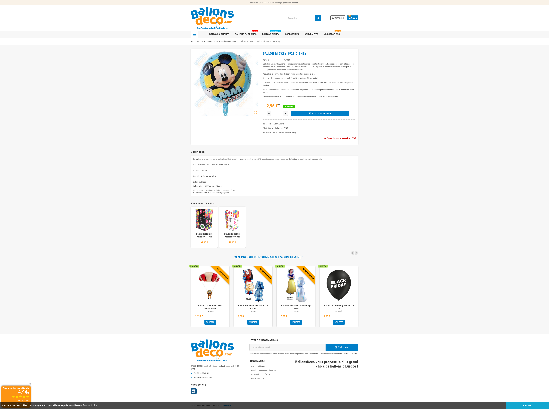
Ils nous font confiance (260, 374)
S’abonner (343, 347)
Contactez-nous (257, 378)
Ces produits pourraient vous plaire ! (268, 257)
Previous (352, 253)
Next (356, 253)
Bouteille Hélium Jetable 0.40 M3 (232, 235)
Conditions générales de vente (263, 370)
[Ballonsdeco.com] (212, 18)
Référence (267, 60)
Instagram (194, 391)
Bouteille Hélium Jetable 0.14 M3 (204, 235)
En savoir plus (90, 405)
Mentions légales (258, 366)
